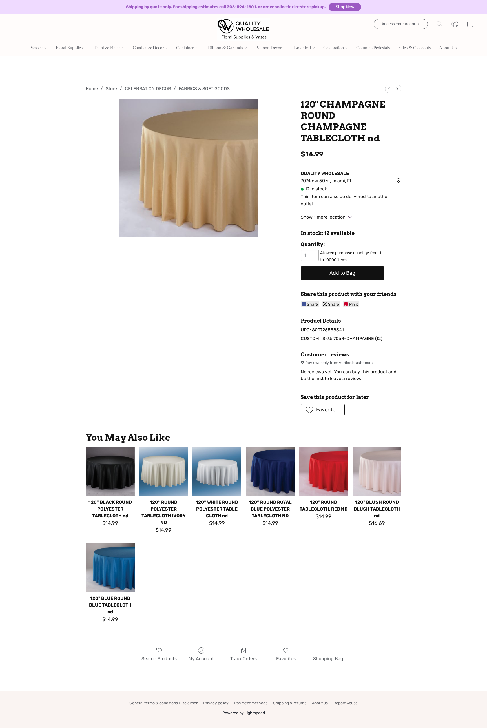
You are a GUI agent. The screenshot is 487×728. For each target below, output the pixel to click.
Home (92, 88)
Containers (186, 47)
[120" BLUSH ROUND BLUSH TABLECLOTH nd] (377, 471)
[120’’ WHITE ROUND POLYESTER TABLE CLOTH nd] (216, 471)
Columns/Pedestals (373, 47)
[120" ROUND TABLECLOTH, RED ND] (323, 471)
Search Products (159, 658)
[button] (345, 7)
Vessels (37, 47)
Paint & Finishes (109, 47)
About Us (448, 47)
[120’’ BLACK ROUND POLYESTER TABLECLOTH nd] (110, 471)
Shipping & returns (289, 703)
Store (111, 88)
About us (320, 703)
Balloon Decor (269, 47)
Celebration (334, 47)
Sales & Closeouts (414, 47)
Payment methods (250, 703)
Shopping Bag (328, 658)
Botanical (303, 47)
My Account (201, 658)
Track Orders (243, 658)
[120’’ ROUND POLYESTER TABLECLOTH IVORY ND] (163, 471)
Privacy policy (216, 703)
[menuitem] (389, 89)
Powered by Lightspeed (243, 713)
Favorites (286, 658)
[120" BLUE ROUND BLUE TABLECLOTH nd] (110, 567)
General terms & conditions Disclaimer (163, 703)
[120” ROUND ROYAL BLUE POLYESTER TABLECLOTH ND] (270, 471)
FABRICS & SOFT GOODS (204, 88)
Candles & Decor (149, 47)
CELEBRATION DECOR (148, 88)
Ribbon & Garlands (226, 47)
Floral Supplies (70, 47)
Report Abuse (345, 703)
